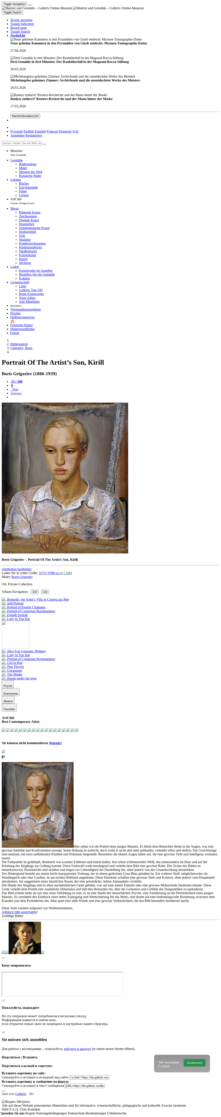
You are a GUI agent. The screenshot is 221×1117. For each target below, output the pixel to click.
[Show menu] (29, 5)
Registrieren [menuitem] (33, 135)
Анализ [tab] (15, 393)
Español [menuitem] (40, 131)
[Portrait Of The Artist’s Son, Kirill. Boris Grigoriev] (65, 552)
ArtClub (22, 201)
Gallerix (20, 1094)
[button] (21, 20)
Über (24, 1109)
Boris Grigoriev (22, 577)
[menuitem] (76, 131)
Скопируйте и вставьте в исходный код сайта (35, 1077)
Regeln (30, 1113)
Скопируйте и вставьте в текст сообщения (33, 1085)
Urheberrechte (116, 1113)
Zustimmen (194, 1062)
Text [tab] (14, 389)
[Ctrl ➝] (24, 651)
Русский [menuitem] (16, 131)
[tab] (16, 381)
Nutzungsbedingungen (52, 1113)
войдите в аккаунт (77, 1049)
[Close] (44, 144)
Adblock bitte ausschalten (19, 912)
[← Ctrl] (16, 619)
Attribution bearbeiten (17, 569)
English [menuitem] (29, 131)
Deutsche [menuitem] (65, 131)
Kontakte (34, 1109)
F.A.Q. (14, 1109)
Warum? (55, 743)
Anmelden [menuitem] (17, 135)
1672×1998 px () (55, 573)
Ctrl (35, 592)
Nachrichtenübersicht (25, 116)
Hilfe (5, 1109)
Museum (18, 152)
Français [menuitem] (52, 131)
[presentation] (114, 397)
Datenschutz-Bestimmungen (87, 1113)
